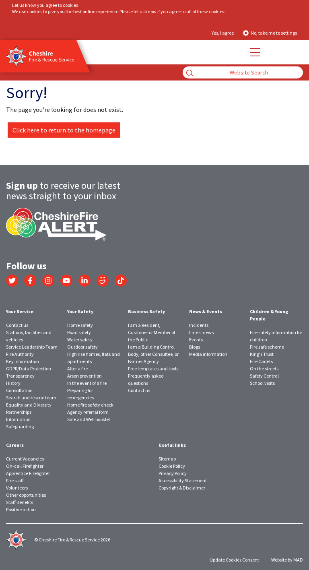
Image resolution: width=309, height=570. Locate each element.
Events (196, 340)
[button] (255, 52)
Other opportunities (26, 495)
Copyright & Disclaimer (182, 488)
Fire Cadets (261, 361)
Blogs (194, 347)
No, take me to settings (274, 33)
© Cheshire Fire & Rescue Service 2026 (72, 540)
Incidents (198, 325)
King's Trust (262, 354)
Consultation (19, 390)
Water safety (80, 340)
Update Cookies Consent (234, 560)
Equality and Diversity (29, 405)
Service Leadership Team (32, 347)
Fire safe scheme (267, 347)
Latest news (201, 332)
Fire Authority (20, 354)
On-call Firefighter (24, 466)
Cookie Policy (172, 466)
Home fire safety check (90, 405)
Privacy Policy (173, 473)
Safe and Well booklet (88, 419)
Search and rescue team (31, 397)
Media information (208, 354)
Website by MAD (287, 560)
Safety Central (264, 376)
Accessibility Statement (183, 480)
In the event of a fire (87, 383)
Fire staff (15, 480)
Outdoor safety (82, 347)
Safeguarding (20, 426)
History (13, 383)
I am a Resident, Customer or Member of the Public (151, 332)
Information (18, 419)
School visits (262, 383)
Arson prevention (84, 376)
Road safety (79, 332)
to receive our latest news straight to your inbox (63, 190)
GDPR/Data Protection (28, 369)
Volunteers (17, 488)
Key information (22, 361)
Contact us (17, 325)
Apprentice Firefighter (28, 473)
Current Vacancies (25, 459)
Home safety (80, 325)
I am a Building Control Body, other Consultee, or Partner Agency (153, 354)
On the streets (264, 369)
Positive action (21, 509)
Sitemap (167, 459)
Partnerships (18, 412)
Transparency (20, 376)
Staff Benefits (19, 502)
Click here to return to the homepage (63, 130)
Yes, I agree (223, 33)
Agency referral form (88, 412)
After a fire (77, 369)
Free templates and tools (153, 369)
